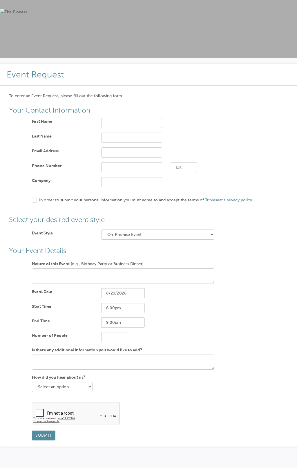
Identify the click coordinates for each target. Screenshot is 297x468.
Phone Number (47, 165)
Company (41, 180)
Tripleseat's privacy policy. (229, 200)
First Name (42, 121)
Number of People (50, 335)
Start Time (41, 306)
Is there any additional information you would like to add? (87, 350)
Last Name (42, 136)
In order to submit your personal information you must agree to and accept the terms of (146, 200)
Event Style (42, 233)
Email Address (45, 151)
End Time (41, 321)
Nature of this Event (51, 263)
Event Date (42, 291)
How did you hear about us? (58, 377)
